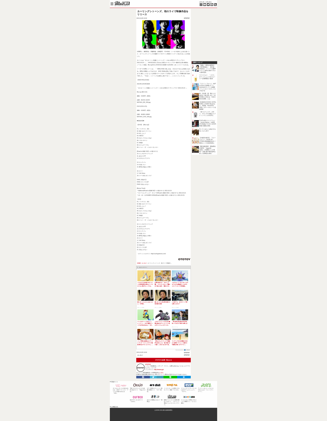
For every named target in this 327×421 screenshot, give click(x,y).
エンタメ (140, 355)
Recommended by (180, 349)
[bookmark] (184, 377)
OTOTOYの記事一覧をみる (163, 360)
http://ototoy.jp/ (159, 369)
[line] (170, 377)
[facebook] (143, 377)
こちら (161, 372)
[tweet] (153, 377)
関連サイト (114, 382)
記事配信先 (114, 407)
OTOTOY (187, 18)
